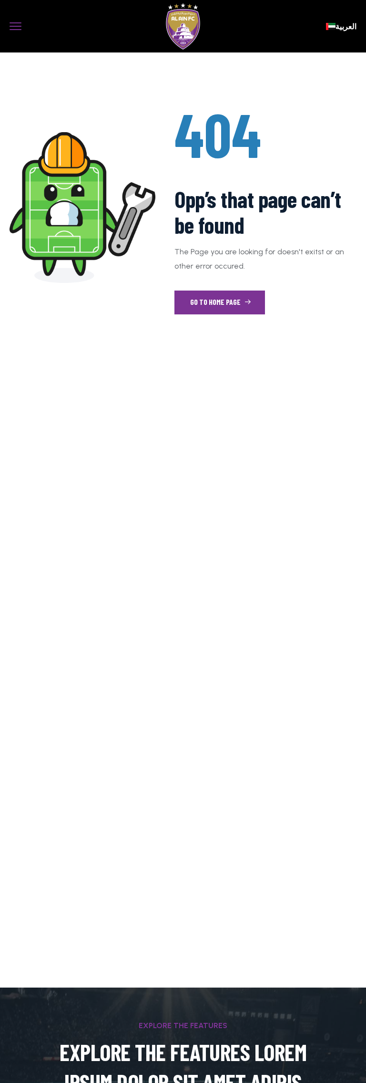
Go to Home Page (216, 301)
